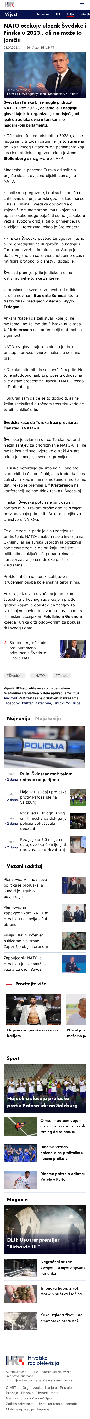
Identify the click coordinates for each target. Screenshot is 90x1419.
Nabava (27, 1393)
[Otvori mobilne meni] (82, 5)
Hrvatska (43, 14)
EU (58, 14)
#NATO (39, 675)
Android (10, 698)
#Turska (62, 675)
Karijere (51, 1387)
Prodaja (12, 1393)
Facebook (12, 703)
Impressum (45, 1409)
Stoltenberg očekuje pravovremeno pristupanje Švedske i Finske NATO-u (28, 650)
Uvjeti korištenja (49, 1404)
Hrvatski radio (47, 1393)
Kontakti (71, 1404)
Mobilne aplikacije (20, 1409)
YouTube (72, 703)
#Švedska (15, 675)
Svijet (70, 14)
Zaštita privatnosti (20, 1404)
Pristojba (67, 1387)
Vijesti (12, 14)
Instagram (42, 703)
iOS (75, 693)
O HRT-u (12, 1387)
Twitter (27, 703)
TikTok (58, 703)
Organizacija (32, 1387)
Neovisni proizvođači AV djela (29, 1398)
